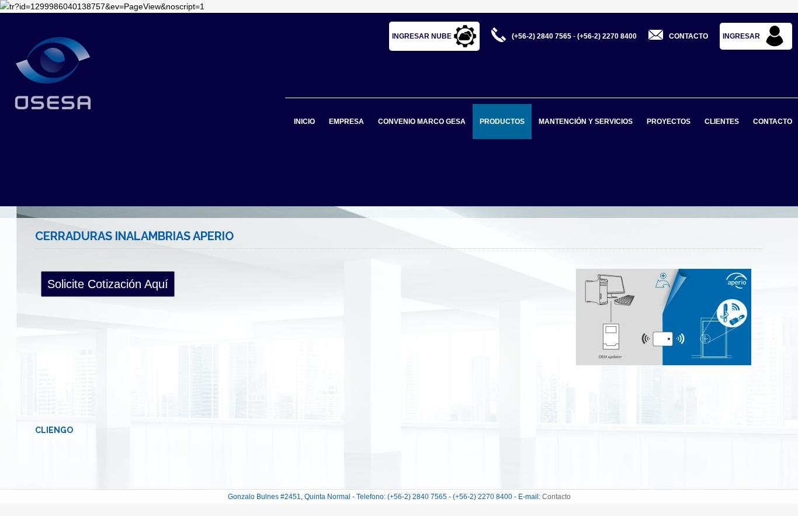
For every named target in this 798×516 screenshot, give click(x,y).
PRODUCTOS (502, 121)
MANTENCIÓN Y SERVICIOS (586, 121)
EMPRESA (346, 121)
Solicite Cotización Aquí (107, 284)
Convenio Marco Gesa (422, 121)
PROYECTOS (669, 121)
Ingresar (741, 36)
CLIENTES (722, 121)
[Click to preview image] (666, 317)
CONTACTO (772, 121)
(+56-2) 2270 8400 (607, 36)
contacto (688, 36)
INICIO (304, 121)
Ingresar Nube (422, 36)
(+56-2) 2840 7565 (541, 36)
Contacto (556, 497)
